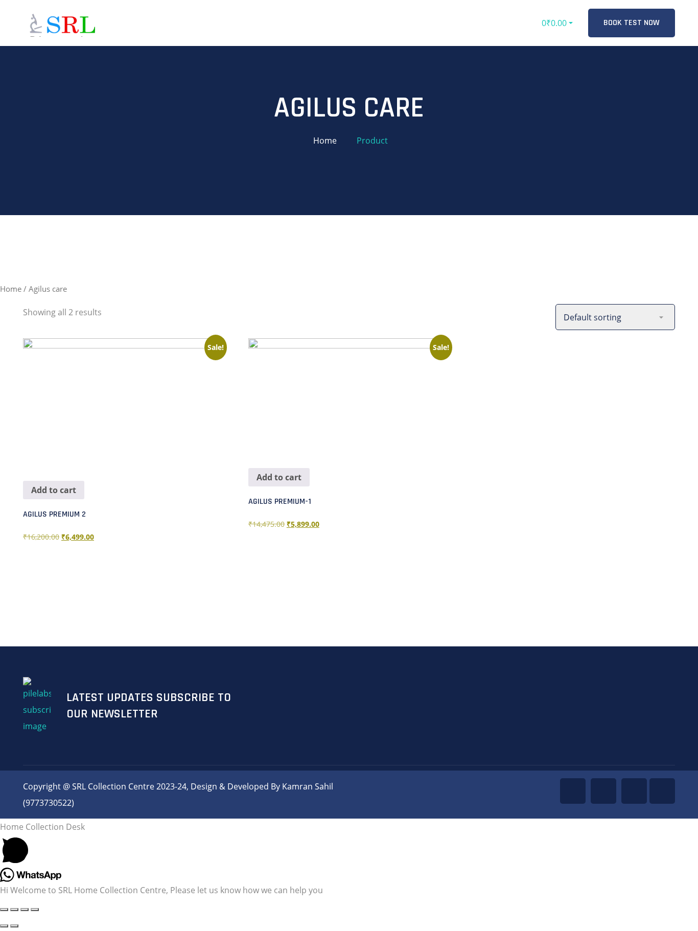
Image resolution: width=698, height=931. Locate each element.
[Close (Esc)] (35, 909)
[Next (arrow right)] (14, 925)
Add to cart (53, 490)
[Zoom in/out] (4, 909)
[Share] (24, 909)
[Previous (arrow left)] (4, 925)
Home (325, 140)
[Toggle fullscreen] (14, 909)
